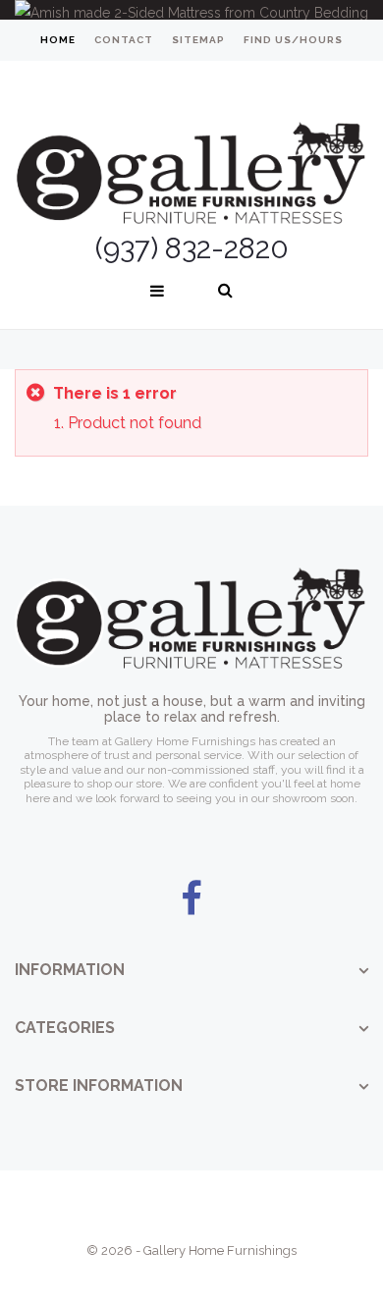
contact (123, 39)
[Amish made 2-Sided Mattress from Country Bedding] (191, 10)
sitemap (198, 39)
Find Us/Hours (293, 39)
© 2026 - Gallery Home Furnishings (191, 1250)
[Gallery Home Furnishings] (191, 149)
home (58, 39)
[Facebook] (191, 899)
